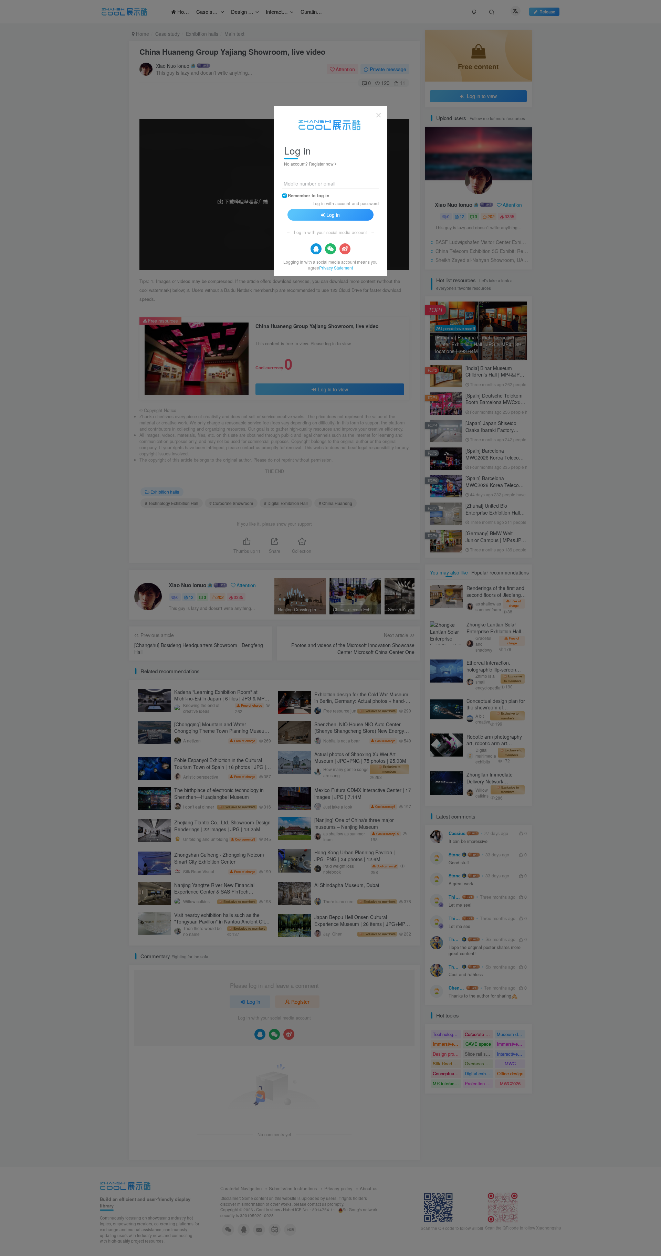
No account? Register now (309, 164)
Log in (333, 214)
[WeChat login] (330, 248)
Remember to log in (308, 195)
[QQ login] (316, 248)
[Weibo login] (344, 248)
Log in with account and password (346, 203)
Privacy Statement (336, 268)
